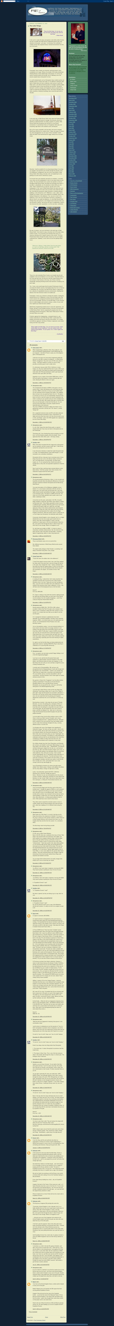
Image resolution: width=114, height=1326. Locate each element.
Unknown (35, 1150)
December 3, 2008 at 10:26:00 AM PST (42, 553)
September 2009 (73, 106)
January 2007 (72, 154)
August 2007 (72, 140)
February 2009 (72, 112)
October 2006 (72, 160)
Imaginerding (73, 195)
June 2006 (71, 168)
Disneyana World (37, 539)
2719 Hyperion (73, 185)
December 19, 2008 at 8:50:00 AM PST (42, 1037)
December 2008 (73, 114)
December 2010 (73, 98)
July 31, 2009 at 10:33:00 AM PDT (41, 1264)
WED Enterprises (74, 189)
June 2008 (71, 126)
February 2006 (72, 175)
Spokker (35, 442)
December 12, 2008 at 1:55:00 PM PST (42, 872)
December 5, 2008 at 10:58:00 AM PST (42, 782)
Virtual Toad (36, 556)
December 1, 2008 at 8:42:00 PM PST (42, 474)
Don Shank (73, 199)
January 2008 (72, 132)
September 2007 (73, 138)
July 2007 (71, 142)
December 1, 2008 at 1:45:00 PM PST (42, 439)
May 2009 (71, 108)
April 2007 (71, 148)
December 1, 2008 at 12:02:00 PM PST (42, 422)
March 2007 (72, 150)
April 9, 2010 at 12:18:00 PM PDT (41, 1309)
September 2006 (73, 161)
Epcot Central (73, 187)
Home (46, 1317)
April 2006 (71, 171)
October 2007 (72, 136)
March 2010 (72, 100)
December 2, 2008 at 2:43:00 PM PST (42, 536)
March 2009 (72, 110)
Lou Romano (73, 203)
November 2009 (73, 102)
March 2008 (72, 130)
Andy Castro (36, 347)
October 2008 (72, 118)
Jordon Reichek (74, 209)
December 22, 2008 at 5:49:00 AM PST (42, 1116)
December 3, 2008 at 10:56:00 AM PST (42, 574)
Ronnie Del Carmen (75, 207)
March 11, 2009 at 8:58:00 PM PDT (41, 1198)
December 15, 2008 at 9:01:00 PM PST (42, 1016)
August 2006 (72, 163)
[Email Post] (62, 341)
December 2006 (73, 156)
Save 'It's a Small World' (76, 180)
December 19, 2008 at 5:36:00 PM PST (42, 1087)
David (34, 913)
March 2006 (72, 173)
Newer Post (30, 1317)
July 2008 (71, 124)
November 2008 (73, 116)
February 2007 (72, 152)
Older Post (62, 1317)
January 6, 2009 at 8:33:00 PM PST (41, 1147)
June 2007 (71, 144)
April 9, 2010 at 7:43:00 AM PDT (40, 1279)
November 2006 (73, 158)
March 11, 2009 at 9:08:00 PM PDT (41, 1241)
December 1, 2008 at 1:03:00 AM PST (42, 382)
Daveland (72, 191)
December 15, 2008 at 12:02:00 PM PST (42, 898)
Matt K (34, 1281)
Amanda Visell (73, 201)
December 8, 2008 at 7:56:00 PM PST (42, 828)
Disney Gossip (73, 183)
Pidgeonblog (73, 205)
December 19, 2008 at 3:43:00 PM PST (42, 1059)
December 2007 (73, 134)
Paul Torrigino (73, 197)
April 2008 (71, 128)
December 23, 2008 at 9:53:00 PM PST (42, 1135)
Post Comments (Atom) (39, 1320)
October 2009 (72, 104)
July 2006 (71, 166)
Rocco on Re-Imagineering (76, 193)
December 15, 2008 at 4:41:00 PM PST (42, 910)
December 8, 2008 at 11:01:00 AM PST (42, 809)
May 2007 (71, 146)
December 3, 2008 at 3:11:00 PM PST (42, 602)
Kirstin (34, 1138)
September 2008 (73, 120)
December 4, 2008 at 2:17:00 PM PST (42, 648)
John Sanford (73, 211)
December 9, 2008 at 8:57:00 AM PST (42, 863)
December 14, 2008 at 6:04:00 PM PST (42, 885)
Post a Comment (33, 1311)
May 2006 (71, 170)
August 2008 (72, 122)
